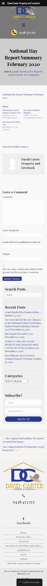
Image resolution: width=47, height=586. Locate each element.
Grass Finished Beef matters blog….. (23, 312)
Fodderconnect (20, 146)
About (23, 554)
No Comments (31, 74)
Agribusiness (23, 550)
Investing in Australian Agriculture (23, 545)
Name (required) (11, 230)
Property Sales (23, 536)
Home (23, 532)
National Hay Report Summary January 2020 (12, 111)
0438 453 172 (27, 32)
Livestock (23, 541)
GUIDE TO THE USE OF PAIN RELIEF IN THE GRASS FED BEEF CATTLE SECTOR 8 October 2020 (22, 344)
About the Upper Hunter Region (23, 563)
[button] (23, 419)
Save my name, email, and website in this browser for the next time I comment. (22, 271)
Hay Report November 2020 (19, 333)
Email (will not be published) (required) (21, 242)
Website (6, 254)
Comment (7, 197)
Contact (23, 558)
